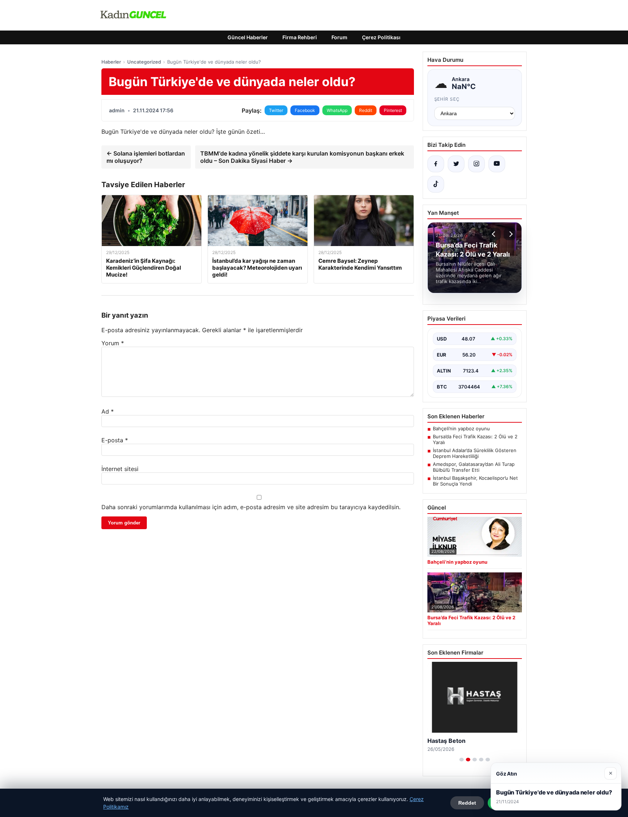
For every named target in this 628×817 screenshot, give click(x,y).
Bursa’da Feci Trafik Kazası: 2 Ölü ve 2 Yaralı (475, 439)
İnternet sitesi (119, 468)
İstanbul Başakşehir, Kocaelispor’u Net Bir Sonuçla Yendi (475, 481)
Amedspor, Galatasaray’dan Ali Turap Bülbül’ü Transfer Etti (474, 467)
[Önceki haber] (494, 234)
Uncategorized (144, 62)
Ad (107, 411)
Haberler (111, 62)
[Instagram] (476, 164)
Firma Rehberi (299, 37)
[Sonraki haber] (510, 234)
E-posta (114, 440)
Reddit (365, 110)
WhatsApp (337, 110)
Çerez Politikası (381, 37)
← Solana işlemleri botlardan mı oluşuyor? (145, 157)
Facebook (305, 110)
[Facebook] (435, 164)
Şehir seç (447, 99)
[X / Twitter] (456, 164)
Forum (339, 37)
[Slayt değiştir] (461, 759)
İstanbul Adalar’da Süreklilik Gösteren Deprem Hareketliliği (474, 453)
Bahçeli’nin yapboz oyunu (461, 428)
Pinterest (393, 110)
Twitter (276, 110)
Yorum (112, 343)
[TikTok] (435, 184)
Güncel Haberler (248, 37)
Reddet (467, 803)
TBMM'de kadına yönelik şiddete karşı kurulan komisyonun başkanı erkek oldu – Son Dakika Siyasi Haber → (302, 157)
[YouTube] (496, 164)
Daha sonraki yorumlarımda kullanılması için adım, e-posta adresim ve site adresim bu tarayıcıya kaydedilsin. (250, 507)
